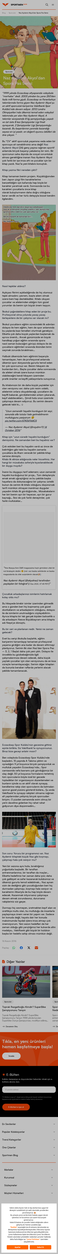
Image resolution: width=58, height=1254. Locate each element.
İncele (11, 1056)
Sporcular (12, 13)
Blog (4, 13)
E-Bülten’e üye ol (16, 1107)
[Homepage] (5, 4)
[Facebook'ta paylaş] (21, 948)
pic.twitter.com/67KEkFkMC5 (21, 420)
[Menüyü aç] (53, 5)
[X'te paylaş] (29, 948)
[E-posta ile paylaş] (36, 948)
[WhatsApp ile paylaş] (14, 948)
